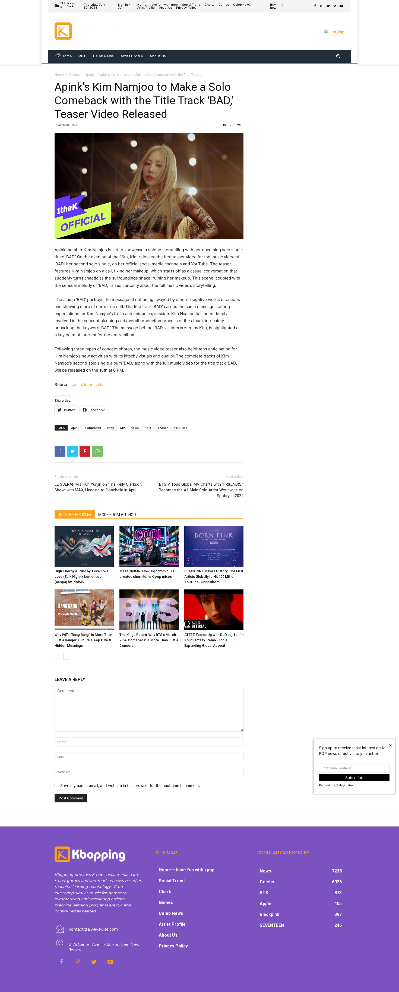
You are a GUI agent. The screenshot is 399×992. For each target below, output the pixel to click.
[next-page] (66, 656)
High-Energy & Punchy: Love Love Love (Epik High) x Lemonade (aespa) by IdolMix (82, 576)
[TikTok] (77, 962)
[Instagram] (321, 6)
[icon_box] (277, 6)
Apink (89, 74)
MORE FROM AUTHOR (117, 515)
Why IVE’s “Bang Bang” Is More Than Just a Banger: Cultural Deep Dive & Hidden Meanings (83, 640)
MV (122, 428)
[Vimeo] (334, 6)
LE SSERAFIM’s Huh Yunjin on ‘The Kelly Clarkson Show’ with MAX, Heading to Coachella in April (98, 487)
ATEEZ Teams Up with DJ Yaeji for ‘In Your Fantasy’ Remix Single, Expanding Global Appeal (213, 640)
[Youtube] (341, 6)
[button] (338, 56)
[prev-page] (58, 656)
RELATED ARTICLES (75, 515)
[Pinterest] (85, 451)
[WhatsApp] (97, 451)
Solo (148, 428)
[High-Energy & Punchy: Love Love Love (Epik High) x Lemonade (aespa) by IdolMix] (84, 546)
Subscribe (354, 777)
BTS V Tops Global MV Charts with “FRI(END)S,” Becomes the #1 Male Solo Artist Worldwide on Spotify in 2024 (201, 490)
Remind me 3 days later (336, 785)
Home (59, 74)
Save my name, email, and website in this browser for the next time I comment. (130, 785)
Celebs (74, 74)
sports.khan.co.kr (87, 384)
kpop (110, 428)
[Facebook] (315, 6)
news (135, 428)
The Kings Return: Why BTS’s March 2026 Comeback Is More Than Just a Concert (148, 640)
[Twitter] (328, 6)
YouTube (181, 428)
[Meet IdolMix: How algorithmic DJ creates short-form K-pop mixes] (149, 546)
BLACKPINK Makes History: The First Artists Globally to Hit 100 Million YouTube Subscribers (213, 576)
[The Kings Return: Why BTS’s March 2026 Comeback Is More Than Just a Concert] (149, 609)
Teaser (162, 428)
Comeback (93, 428)
